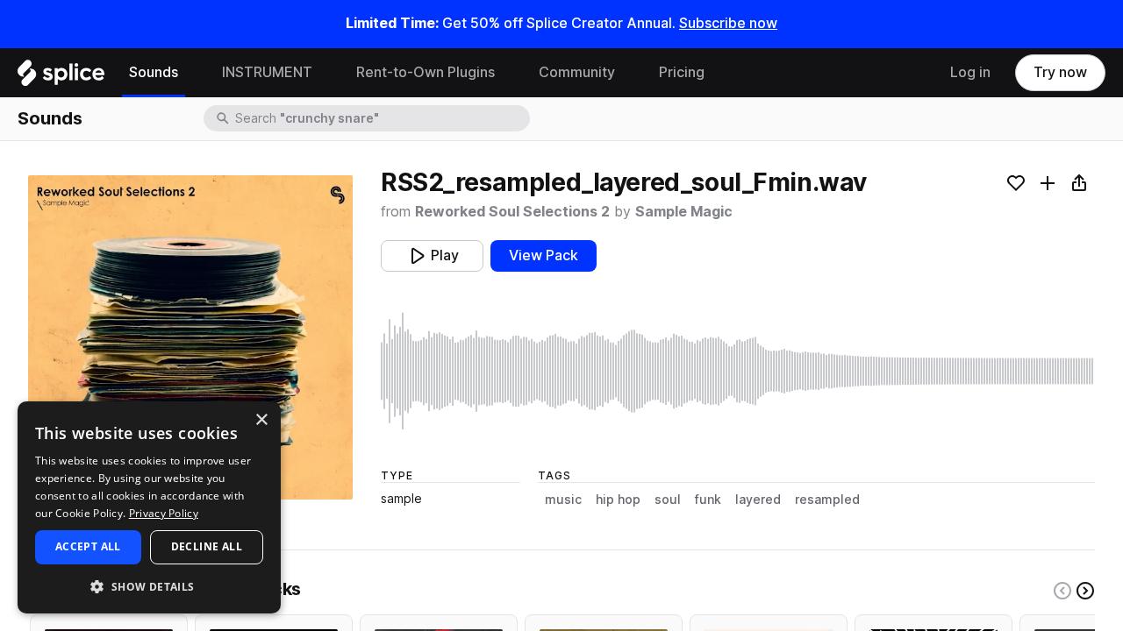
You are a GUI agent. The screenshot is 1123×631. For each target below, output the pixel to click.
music (563, 500)
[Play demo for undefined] (190, 337)
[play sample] (738, 371)
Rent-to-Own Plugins (425, 72)
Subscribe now (728, 23)
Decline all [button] (206, 546)
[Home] (61, 77)
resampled (827, 500)
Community (577, 72)
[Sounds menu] (191, 73)
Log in (970, 72)
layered (758, 500)
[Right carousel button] (1085, 590)
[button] (149, 586)
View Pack (543, 255)
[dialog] (149, 507)
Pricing (682, 72)
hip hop (618, 500)
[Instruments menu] (325, 73)
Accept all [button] (88, 546)
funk (708, 500)
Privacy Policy (163, 513)
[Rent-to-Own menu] (508, 73)
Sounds (153, 72)
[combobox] (380, 118)
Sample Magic (684, 211)
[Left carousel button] (1062, 590)
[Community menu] (628, 73)
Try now (1060, 72)
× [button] (261, 420)
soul (667, 500)
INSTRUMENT (267, 72)
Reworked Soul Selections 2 (512, 211)
